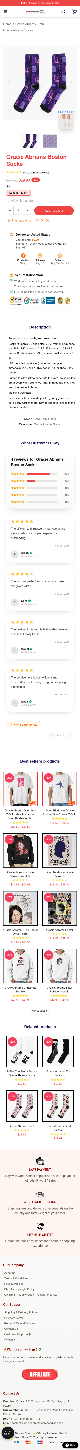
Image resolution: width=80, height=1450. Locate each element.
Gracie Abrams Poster (59, 929)
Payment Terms (13, 1317)
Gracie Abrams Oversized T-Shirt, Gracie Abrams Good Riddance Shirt (20, 814)
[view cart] (74, 11)
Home (7, 24)
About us (9, 1272)
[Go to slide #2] (50, 141)
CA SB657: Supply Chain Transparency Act (30, 1294)
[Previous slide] (9, 83)
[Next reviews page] (70, 734)
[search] (63, 11)
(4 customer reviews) (36, 172)
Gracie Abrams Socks (18, 30)
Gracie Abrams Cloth (29, 24)
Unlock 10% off (8, 1433)
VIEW (20, 802)
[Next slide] (71, 83)
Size (8, 186)
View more (40, 1011)
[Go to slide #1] (30, 141)
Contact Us (11, 1328)
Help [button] (72, 1445)
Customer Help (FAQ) (17, 1334)
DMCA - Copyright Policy (19, 1289)
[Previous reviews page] (51, 734)
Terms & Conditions (16, 1278)
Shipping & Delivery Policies (21, 1312)
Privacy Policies (13, 1283)
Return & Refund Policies (19, 1323)
